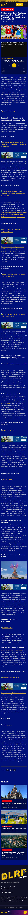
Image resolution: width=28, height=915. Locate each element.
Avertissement (5, 889)
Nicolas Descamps (7, 21)
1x (3, 71)
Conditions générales (7, 892)
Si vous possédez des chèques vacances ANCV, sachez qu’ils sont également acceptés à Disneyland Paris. (12, 249)
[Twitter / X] (10, 770)
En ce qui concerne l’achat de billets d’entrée (13, 693)
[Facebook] (7, 770)
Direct (19, 4)
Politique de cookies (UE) (8, 887)
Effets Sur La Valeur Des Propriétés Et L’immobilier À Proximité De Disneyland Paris (13, 853)
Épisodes (24, 71)
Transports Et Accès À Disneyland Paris (14, 828)
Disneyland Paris (7, 9)
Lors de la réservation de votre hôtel (11, 650)
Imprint (3, 891)
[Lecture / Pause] (14, 65)
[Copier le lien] (14, 770)
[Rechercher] (25, 4)
